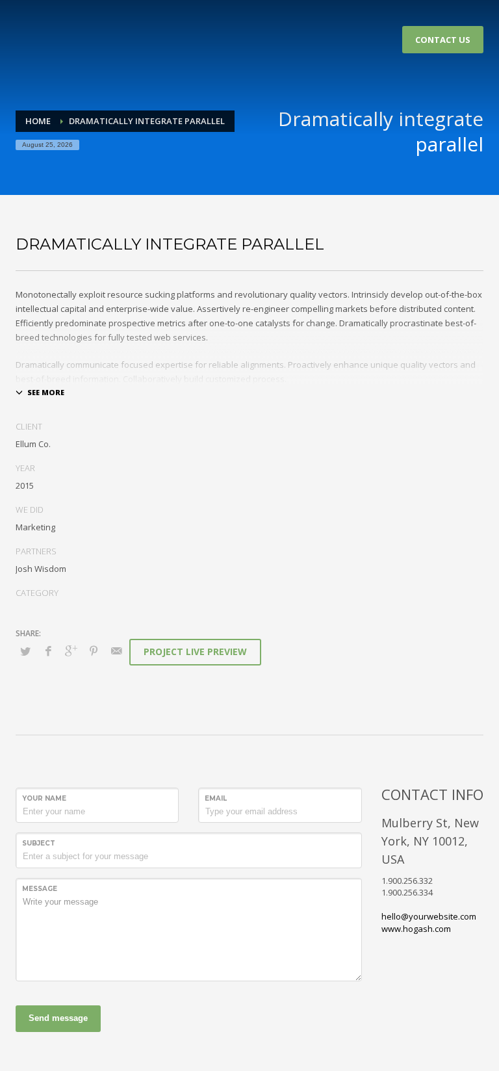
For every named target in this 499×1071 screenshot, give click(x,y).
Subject (38, 843)
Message (39, 888)
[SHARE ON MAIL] (116, 650)
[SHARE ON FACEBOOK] (48, 650)
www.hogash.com (416, 929)
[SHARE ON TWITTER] (25, 651)
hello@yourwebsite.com (428, 916)
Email (216, 798)
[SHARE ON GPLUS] (71, 650)
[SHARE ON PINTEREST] (93, 650)
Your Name (44, 798)
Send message (58, 1018)
